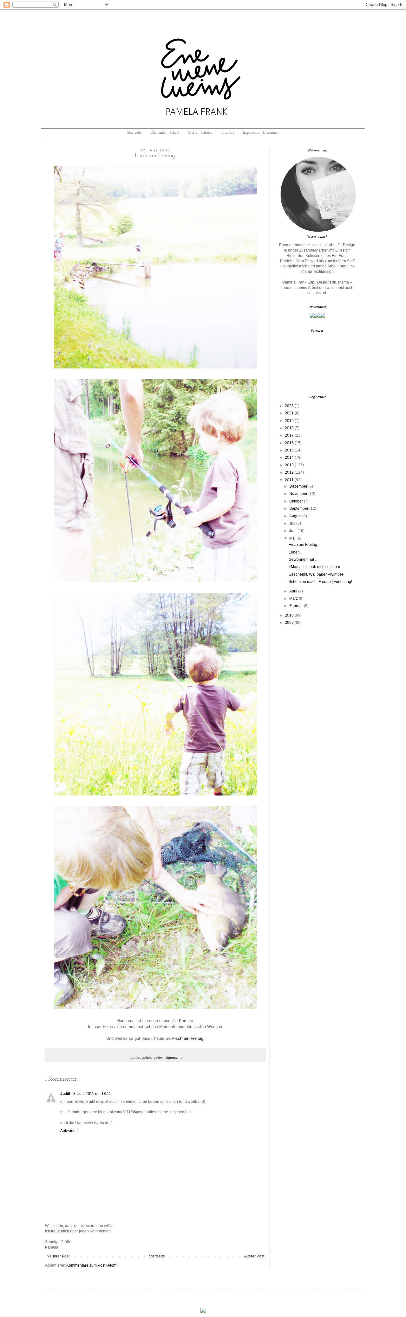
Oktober (296, 501)
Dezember (298, 486)
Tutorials (227, 133)
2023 (289, 406)
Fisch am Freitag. (303, 544)
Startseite (134, 133)
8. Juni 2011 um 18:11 (92, 1093)
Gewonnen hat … (304, 559)
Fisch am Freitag (187, 1038)
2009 (289, 622)
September (298, 508)
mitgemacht (172, 1057)
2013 (289, 465)
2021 (289, 413)
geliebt (147, 1057)
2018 (289, 428)
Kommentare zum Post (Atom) (92, 1265)
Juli (292, 523)
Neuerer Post (58, 1256)
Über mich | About (165, 133)
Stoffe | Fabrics (200, 133)
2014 (289, 457)
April (293, 591)
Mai (292, 538)
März (293, 598)
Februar (296, 606)
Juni (293, 530)
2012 (289, 472)
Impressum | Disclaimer (261, 133)
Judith (65, 1093)
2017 (289, 435)
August (295, 516)
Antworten (69, 1130)
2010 (289, 615)
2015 (289, 450)
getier (158, 1057)
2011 (289, 480)
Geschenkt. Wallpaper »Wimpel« (317, 574)
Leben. (295, 552)
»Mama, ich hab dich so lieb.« (314, 567)
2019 (289, 421)
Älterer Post (254, 1256)
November (298, 493)
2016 (289, 443)
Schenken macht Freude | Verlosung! (320, 581)
